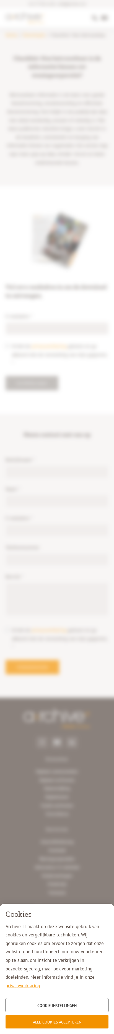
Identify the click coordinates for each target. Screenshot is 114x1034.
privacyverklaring (23, 986)
